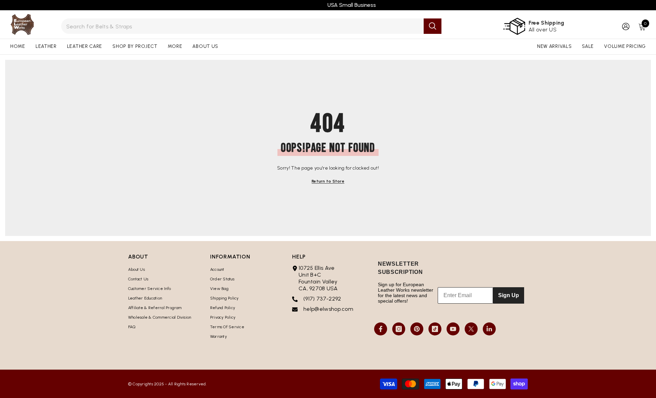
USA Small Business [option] (328, 5)
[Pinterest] (416, 328)
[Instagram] (398, 328)
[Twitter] (471, 328)
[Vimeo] (489, 328)
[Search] (251, 26)
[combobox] (242, 26)
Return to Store (328, 181)
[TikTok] (434, 328)
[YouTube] (453, 328)
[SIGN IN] (626, 26)
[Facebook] (380, 328)
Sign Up (508, 295)
